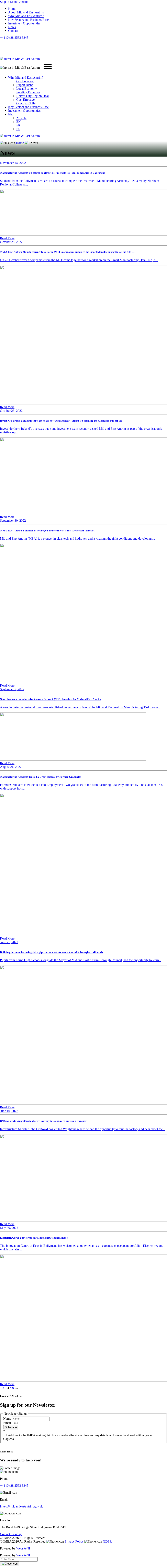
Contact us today (11, 1534)
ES (18, 129)
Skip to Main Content (14, 1)
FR (18, 125)
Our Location (25, 81)
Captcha (8, 1439)
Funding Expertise (28, 92)
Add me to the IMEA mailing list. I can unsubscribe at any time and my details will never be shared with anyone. (80, 1435)
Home (12, 8)
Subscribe (11, 1427)
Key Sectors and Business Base (28, 19)
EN (10, 114)
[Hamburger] (48, 67)
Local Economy (26, 88)
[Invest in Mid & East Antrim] (20, 59)
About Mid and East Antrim (26, 12)
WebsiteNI (23, 1548)
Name (7, 1418)
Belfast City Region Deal (32, 96)
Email (7, 1423)
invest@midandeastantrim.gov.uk (21, 1506)
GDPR (107, 1541)
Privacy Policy (74, 1541)
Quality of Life (25, 103)
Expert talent (24, 85)
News (12, 27)
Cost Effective (25, 99)
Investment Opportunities (24, 23)
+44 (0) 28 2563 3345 (14, 37)
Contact (13, 30)
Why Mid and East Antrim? (26, 16)
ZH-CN (21, 118)
